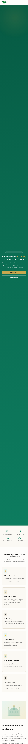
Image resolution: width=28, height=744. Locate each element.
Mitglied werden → (14, 272)
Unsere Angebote (14, 277)
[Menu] (25, 2)
